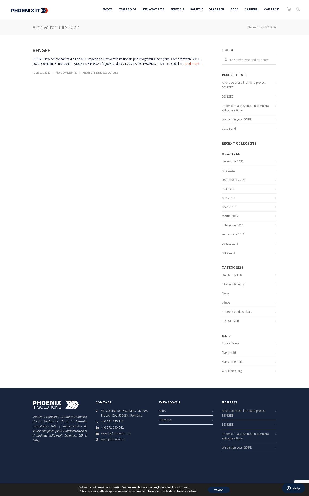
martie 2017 (230, 216)
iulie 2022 (228, 171)
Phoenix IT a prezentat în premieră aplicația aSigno (245, 108)
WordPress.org (232, 371)
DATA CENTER (232, 275)
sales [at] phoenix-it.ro (116, 433)
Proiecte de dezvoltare (100, 72)
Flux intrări (229, 352)
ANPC (163, 411)
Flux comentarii (232, 362)
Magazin (216, 9)
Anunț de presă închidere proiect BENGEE (244, 84)
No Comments (66, 72)
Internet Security (233, 284)
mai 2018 (228, 189)
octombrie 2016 (232, 225)
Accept (218, 490)
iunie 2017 (229, 207)
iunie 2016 (229, 253)
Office (226, 303)
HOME (107, 9)
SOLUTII (196, 9)
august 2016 (230, 243)
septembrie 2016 (233, 234)
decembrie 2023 (233, 161)
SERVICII (177, 9)
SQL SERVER (230, 321)
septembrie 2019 (233, 180)
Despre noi (127, 9)
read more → (194, 64)
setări (192, 491)
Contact (271, 9)
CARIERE (251, 9)
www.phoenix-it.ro (113, 439)
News (226, 293)
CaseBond (229, 129)
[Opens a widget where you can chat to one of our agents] (293, 488)
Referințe (165, 420)
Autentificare (230, 343)
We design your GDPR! (237, 119)
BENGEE (41, 50)
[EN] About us (153, 9)
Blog (234, 9)
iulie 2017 (228, 198)
